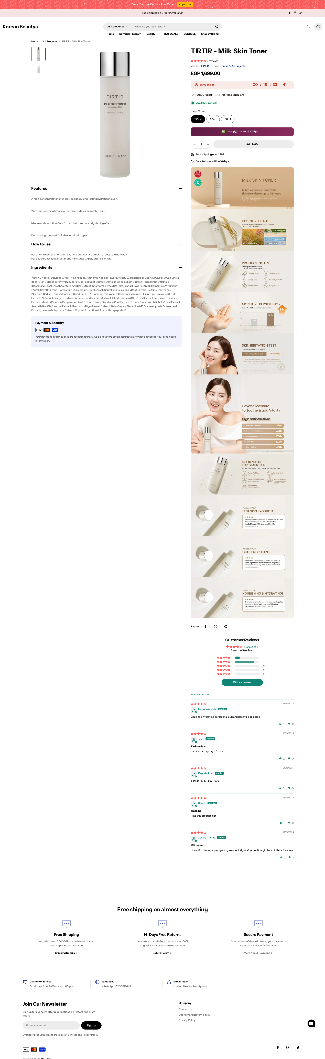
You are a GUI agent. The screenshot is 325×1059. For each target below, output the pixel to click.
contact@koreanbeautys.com (191, 986)
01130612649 (123, 986)
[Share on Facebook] (205, 626)
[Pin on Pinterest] (226, 626)
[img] (198, 704)
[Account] (308, 27)
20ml (213, 119)
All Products (50, 41)
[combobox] (162, 27)
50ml (228, 119)
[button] (199, 61)
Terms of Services (67, 1034)
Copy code (185, 4)
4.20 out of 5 (251, 646)
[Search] (217, 27)
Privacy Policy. (91, 1034)
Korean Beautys (20, 26)
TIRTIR (205, 66)
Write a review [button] (242, 682)
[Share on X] (216, 626)
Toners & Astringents (232, 66)
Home (35, 41)
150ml (198, 119)
